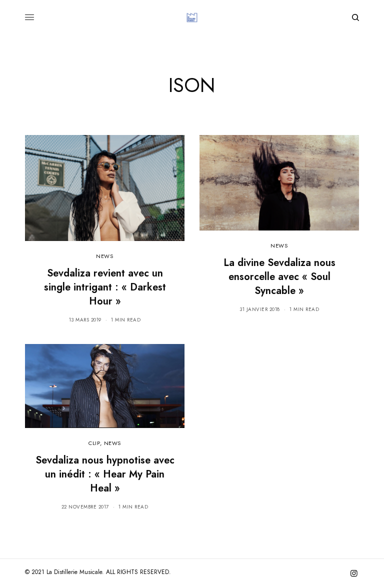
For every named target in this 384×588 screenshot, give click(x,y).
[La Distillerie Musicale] (192, 17)
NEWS (104, 256)
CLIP (94, 443)
